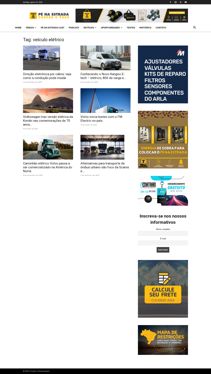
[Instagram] (175, 2)
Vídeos (30, 27)
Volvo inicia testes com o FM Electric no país (101, 119)
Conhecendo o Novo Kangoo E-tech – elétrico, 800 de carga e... (103, 76)
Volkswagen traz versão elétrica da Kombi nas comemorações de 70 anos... (48, 120)
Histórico (145, 27)
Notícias (89, 27)
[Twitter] (180, 2)
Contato (161, 27)
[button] (194, 27)
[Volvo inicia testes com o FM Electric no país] (105, 100)
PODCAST (74, 27)
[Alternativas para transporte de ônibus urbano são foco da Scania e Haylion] (105, 147)
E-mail (163, 239)
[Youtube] (185, 2)
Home (18, 27)
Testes (131, 27)
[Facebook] (170, 2)
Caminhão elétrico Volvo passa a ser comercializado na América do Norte (47, 167)
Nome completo (163, 229)
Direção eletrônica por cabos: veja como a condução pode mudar (47, 76)
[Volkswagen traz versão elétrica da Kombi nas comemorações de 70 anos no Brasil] (48, 100)
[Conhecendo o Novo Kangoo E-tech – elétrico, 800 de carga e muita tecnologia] (105, 58)
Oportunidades (110, 27)
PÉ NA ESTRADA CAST (52, 27)
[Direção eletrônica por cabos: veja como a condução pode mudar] (48, 58)
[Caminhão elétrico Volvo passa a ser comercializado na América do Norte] (48, 147)
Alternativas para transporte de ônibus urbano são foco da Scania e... (104, 167)
